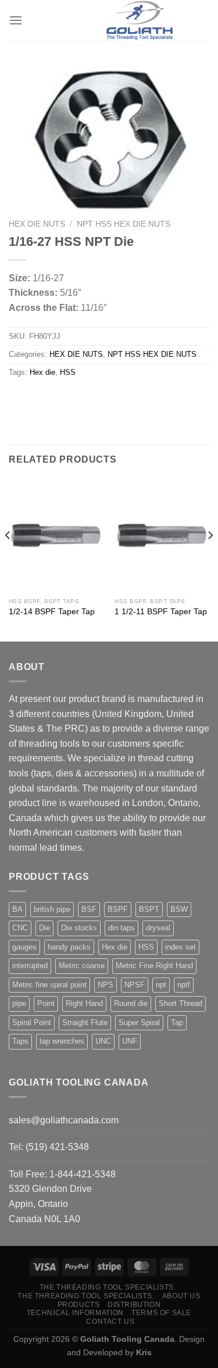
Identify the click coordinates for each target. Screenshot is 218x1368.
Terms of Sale (161, 1313)
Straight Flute (85, 1022)
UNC (103, 1041)
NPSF (134, 984)
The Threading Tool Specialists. (108, 1287)
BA (17, 909)
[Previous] (8, 558)
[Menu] (16, 20)
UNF (129, 1041)
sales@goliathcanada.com (64, 1120)
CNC (20, 927)
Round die (131, 1003)
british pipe (52, 909)
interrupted (30, 965)
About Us (181, 1296)
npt (161, 984)
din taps (121, 927)
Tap (177, 1022)
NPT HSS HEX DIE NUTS (123, 224)
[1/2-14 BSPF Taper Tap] (56, 535)
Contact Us (110, 1321)
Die (44, 927)
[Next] (210, 558)
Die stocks (79, 927)
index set (180, 947)
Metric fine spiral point (49, 984)
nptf (183, 984)
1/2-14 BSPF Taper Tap (52, 611)
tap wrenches (62, 1041)
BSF (89, 909)
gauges (24, 947)
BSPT (149, 909)
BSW (179, 909)
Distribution (134, 1305)
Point (46, 1003)
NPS (105, 984)
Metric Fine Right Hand (154, 965)
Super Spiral (139, 1022)
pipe (19, 1003)
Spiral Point (31, 1022)
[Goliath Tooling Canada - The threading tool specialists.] (139, 20)
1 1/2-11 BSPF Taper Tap (161, 611)
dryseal (158, 927)
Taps (20, 1041)
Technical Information (75, 1313)
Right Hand (84, 1003)
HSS (68, 372)
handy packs (69, 947)
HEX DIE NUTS (37, 224)
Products (79, 1305)
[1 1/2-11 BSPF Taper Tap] (162, 535)
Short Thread (180, 1003)
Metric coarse (82, 965)
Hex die (42, 372)
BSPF (118, 909)
